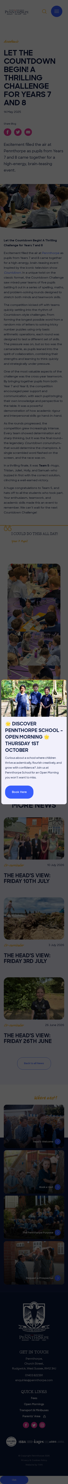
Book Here (19, 792)
